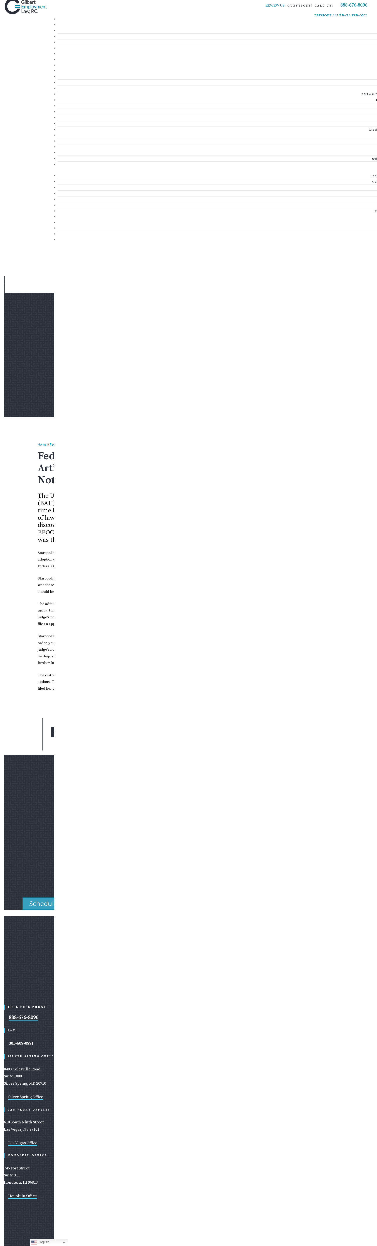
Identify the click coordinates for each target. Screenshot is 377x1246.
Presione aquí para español (340, 16)
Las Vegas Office (22, 1142)
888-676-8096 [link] (353, 5)
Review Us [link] (275, 5)
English (43, 1242)
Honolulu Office (22, 1195)
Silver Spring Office (25, 1096)
